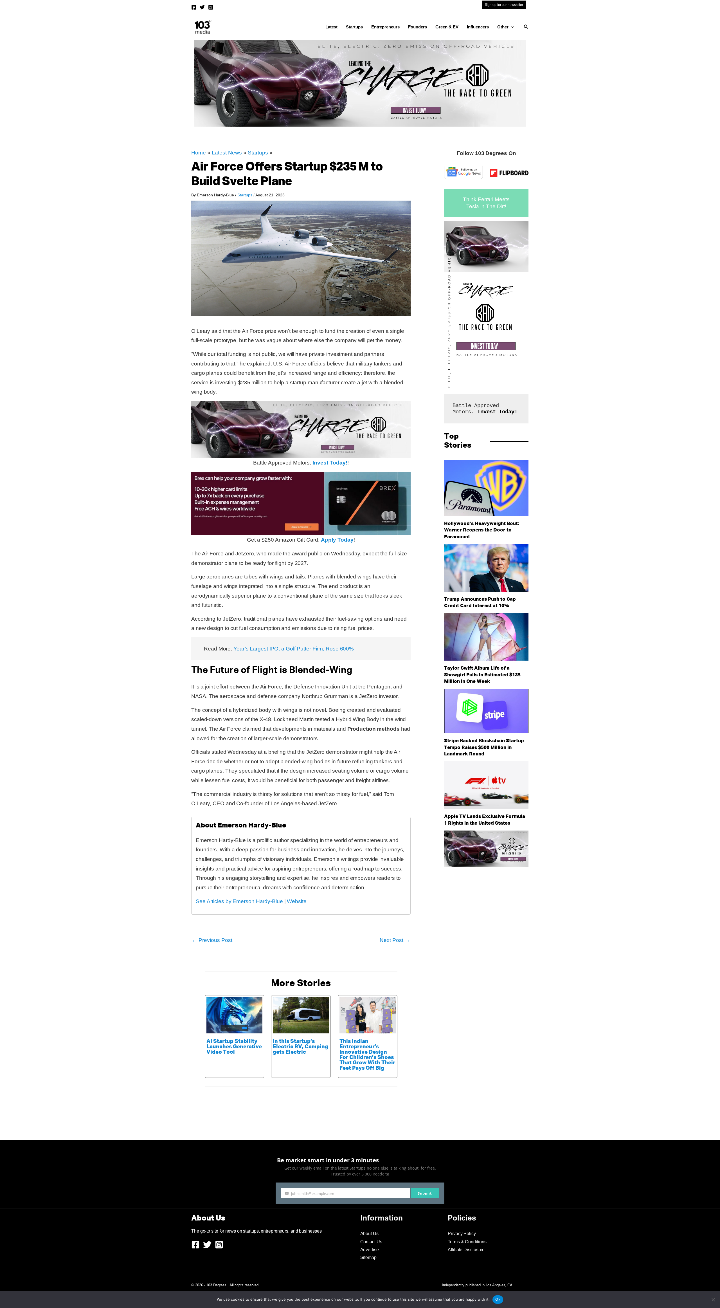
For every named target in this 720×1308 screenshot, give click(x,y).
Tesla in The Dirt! (486, 206)
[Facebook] (193, 7)
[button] (511, 27)
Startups (354, 26)
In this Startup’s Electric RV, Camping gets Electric (300, 1047)
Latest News (227, 153)
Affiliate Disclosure (466, 1249)
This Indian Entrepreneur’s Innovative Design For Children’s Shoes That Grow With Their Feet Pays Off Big (367, 1055)
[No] (713, 1299)
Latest (331, 26)
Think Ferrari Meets (486, 199)
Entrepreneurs (385, 26)
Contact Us (371, 1241)
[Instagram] (210, 7)
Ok (497, 1299)
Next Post (395, 940)
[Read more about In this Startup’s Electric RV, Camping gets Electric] (301, 1015)
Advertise (369, 1249)
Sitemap (368, 1257)
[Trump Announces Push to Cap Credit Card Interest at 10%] (486, 568)
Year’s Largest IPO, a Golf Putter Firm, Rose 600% (293, 649)
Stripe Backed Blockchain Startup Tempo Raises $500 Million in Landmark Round (484, 748)
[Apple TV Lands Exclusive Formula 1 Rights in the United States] (486, 785)
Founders (417, 26)
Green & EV (446, 26)
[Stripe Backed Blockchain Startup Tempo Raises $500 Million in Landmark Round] (486, 711)
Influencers (478, 26)
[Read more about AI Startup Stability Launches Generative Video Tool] (234, 1015)
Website (296, 901)
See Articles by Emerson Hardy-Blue (239, 901)
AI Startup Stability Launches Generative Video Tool (234, 1047)
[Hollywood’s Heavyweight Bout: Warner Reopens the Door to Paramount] (486, 488)
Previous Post (212, 940)
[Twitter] (202, 7)
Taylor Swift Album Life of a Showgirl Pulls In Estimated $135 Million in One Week (482, 675)
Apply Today (337, 540)
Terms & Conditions (467, 1241)
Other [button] (502, 26)
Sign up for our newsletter (504, 5)
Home (198, 153)
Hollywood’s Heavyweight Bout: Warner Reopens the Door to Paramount (481, 530)
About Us (369, 1233)
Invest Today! (329, 463)
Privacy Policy (462, 1233)
